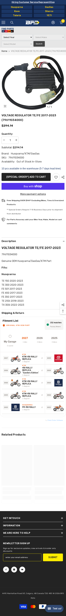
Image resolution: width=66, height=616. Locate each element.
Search (39, 44)
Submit (53, 557)
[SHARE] (62, 177)
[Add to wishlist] (56, 177)
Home (4, 51)
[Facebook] (6, 569)
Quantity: (7, 133)
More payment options (33, 194)
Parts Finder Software (55, 420)
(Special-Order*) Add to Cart (26, 176)
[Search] (12, 22)
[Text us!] (54, 609)
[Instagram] (14, 569)
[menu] (3, 22)
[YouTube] (22, 569)
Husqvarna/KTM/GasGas (25, 153)
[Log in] (53, 22)
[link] (16, 492)
